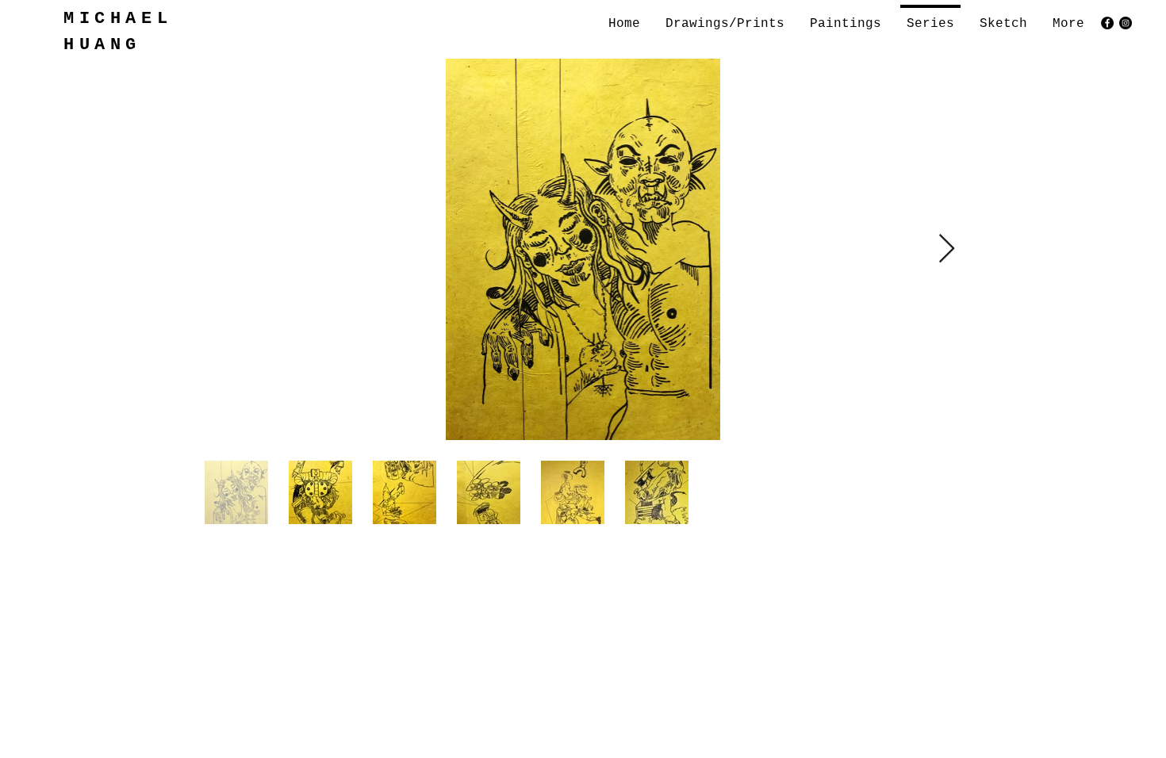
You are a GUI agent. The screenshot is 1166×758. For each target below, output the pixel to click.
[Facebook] (1107, 23)
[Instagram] (1125, 23)
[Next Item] (947, 249)
